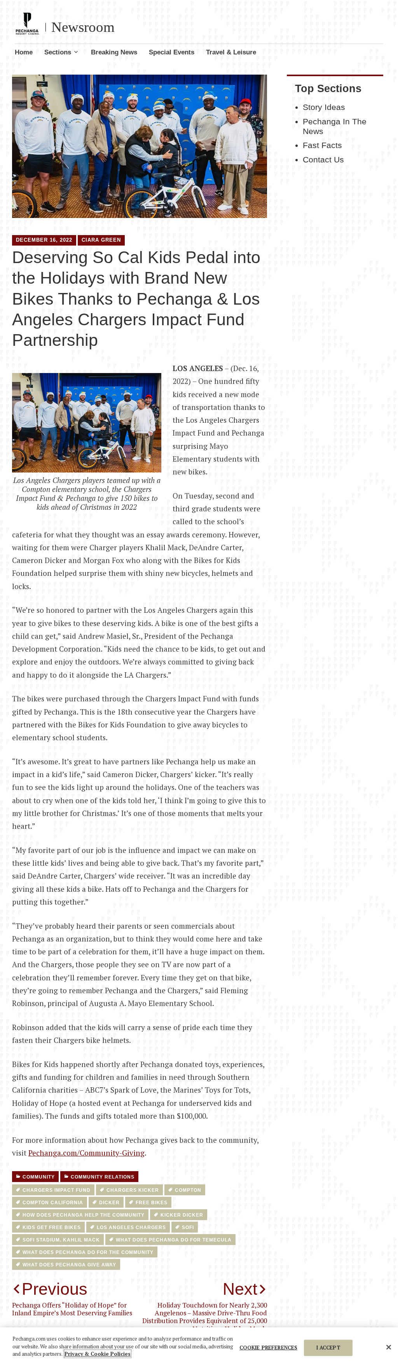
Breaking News (114, 52)
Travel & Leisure (231, 52)
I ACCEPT (328, 1347)
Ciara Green (101, 240)
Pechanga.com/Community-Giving (86, 1153)
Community (39, 1177)
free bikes (152, 1202)
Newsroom (83, 27)
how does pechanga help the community (84, 1215)
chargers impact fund (57, 1190)
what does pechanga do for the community (88, 1252)
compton (188, 1190)
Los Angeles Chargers (131, 1227)
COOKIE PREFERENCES (268, 1347)
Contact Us (323, 159)
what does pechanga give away (69, 1265)
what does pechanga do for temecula (174, 1240)
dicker (109, 1202)
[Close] (388, 1347)
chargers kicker (132, 1190)
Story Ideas (324, 107)
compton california (53, 1202)
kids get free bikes (52, 1227)
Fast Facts (322, 145)
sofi (188, 1227)
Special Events (171, 52)
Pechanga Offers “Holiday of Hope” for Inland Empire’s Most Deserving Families (72, 1298)
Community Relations (102, 1177)
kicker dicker (182, 1215)
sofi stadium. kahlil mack (61, 1240)
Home (24, 52)
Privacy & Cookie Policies (98, 1353)
